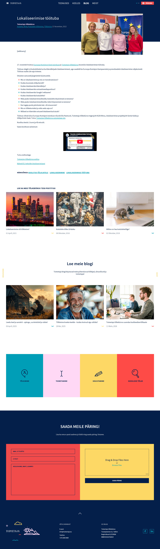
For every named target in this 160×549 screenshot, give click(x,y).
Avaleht (20, 26)
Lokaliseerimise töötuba (77, 172)
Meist (95, 3)
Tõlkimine (48, 26)
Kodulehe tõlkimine (35, 26)
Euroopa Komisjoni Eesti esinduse (47, 65)
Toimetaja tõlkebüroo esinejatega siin (50, 118)
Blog (86, 3)
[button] (137, 3)
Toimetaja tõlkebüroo (70, 65)
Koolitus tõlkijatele (38, 172)
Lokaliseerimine (57, 172)
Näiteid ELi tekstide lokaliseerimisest (31, 163)
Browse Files (117, 465)
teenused (63, 3)
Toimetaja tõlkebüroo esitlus (28, 159)
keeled (76, 3)
